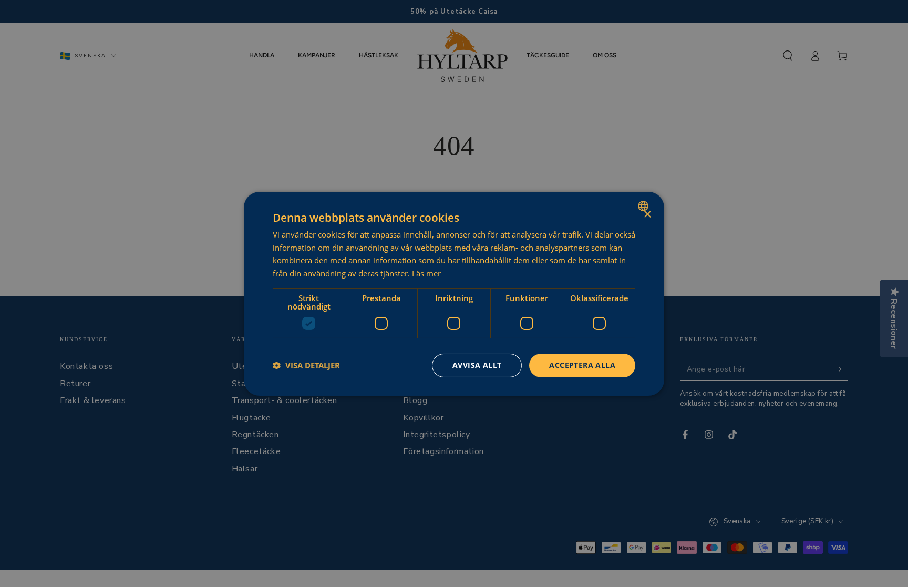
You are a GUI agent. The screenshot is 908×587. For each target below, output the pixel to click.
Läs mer (426, 273)
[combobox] (644, 205)
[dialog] (454, 293)
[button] (306, 365)
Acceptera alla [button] (582, 365)
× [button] (647, 214)
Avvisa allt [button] (476, 365)
